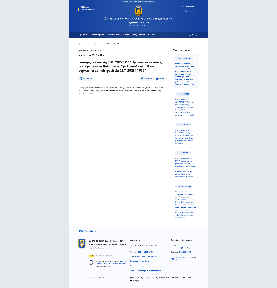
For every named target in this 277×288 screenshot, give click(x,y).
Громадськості (113, 35)
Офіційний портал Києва (139, 261)
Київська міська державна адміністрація (145, 271)
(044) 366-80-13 (184, 252)
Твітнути (162, 78)
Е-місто (126, 35)
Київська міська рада (138, 266)
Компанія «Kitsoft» (181, 257)
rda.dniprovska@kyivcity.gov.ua (147, 256)
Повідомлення (139, 35)
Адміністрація (97, 35)
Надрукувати (87, 78)
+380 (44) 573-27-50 (145, 252)
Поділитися (148, 78)
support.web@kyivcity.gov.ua (182, 248)
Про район (83, 35)
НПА (86, 44)
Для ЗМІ (151, 35)
